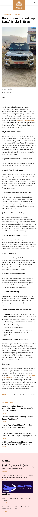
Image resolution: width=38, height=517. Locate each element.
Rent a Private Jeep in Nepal (27, 394)
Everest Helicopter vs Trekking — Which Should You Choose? (17, 417)
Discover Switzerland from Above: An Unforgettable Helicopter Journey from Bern (19, 434)
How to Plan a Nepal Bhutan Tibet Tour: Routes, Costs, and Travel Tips (17, 426)
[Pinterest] (16, 97)
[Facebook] (8, 97)
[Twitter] (12, 97)
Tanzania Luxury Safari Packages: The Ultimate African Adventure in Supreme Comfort (17, 476)
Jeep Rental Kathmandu (13, 394)
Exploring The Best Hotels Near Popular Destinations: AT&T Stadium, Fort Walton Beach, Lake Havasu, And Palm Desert (18, 467)
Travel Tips (16, 14)
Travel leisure (6, 14)
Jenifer (10, 89)
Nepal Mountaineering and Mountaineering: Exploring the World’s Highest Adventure (17, 408)
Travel (4, 413)
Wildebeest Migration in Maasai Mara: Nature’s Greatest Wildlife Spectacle (17, 443)
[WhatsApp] (20, 97)
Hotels (4, 471)
